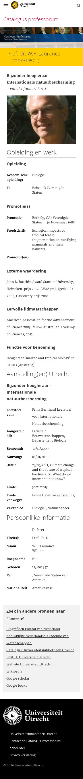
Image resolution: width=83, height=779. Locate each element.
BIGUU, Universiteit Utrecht (28, 657)
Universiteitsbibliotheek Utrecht (33, 734)
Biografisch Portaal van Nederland (33, 629)
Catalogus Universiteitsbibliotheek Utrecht (40, 650)
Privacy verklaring (23, 755)
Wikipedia (14, 672)
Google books (16, 686)
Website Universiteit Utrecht (29, 665)
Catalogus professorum (30, 19)
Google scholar (17, 679)
